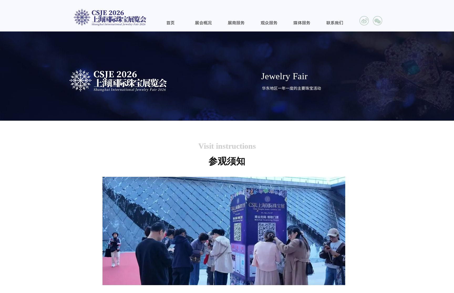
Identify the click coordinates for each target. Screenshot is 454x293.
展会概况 (203, 22)
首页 (170, 22)
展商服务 (236, 22)
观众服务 (269, 22)
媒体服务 (301, 22)
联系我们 (334, 22)
